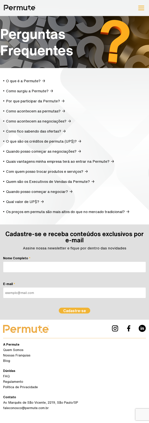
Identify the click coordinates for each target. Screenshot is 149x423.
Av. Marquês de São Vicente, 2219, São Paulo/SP (40, 402)
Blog (6, 360)
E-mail (9, 283)
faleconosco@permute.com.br (26, 407)
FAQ (6, 376)
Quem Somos (13, 349)
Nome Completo (16, 258)
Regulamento (13, 381)
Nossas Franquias (16, 355)
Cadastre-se (74, 311)
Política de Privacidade (20, 387)
